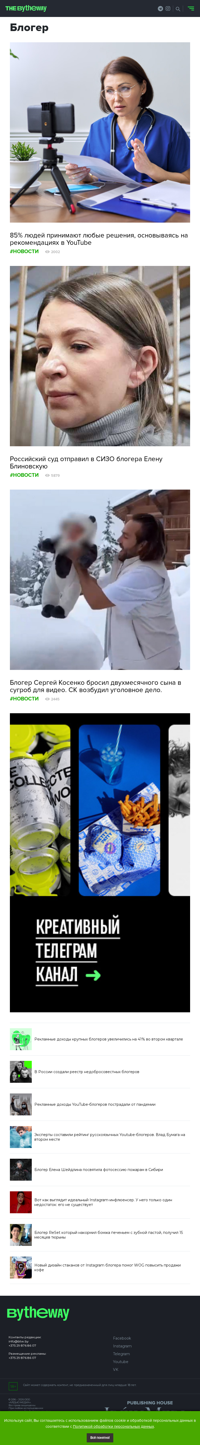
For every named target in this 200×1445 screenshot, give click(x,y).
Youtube (120, 1361)
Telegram (121, 1354)
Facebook (122, 1338)
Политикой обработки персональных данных (113, 1426)
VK (115, 1369)
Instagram (122, 1346)
